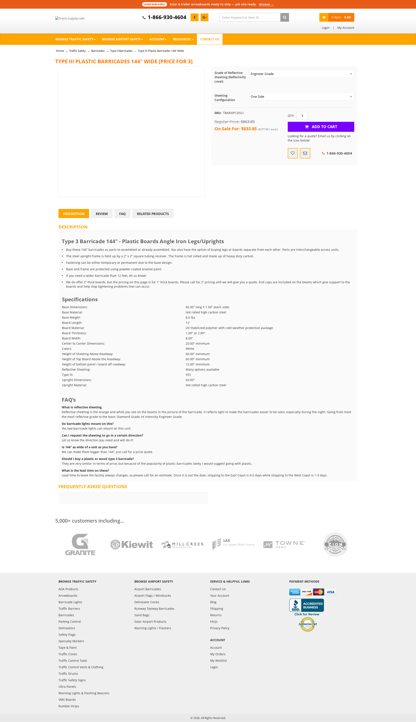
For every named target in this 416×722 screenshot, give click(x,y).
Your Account (219, 595)
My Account (345, 28)
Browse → (266, 4)
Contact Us (209, 39)
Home (60, 51)
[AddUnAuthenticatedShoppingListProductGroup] (293, 153)
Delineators (66, 628)
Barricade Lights (70, 602)
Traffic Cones (67, 654)
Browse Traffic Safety (74, 39)
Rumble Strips (68, 706)
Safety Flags (67, 634)
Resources (182, 39)
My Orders (218, 654)
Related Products (153, 214)
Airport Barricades (147, 589)
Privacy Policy (219, 628)
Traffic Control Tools (72, 660)
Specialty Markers (71, 641)
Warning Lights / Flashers (152, 628)
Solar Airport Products (150, 621)
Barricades (98, 51)
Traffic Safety (77, 51)
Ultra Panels (67, 687)
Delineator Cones (146, 602)
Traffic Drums (68, 673)
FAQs (214, 621)
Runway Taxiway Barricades (154, 608)
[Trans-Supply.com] (80, 18)
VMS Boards (67, 700)
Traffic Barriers (69, 608)
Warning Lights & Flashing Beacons (83, 693)
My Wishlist (218, 660)
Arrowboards (67, 595)
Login (326, 28)
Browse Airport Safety (121, 39)
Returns (216, 615)
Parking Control (69, 621)
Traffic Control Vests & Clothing (80, 667)
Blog (213, 602)
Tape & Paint (67, 647)
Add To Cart (324, 126)
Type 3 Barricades (121, 51)
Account (157, 39)
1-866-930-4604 (167, 17)
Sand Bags (142, 615)
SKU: (217, 113)
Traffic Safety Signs (72, 680)
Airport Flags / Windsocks (152, 595)
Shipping (216, 608)
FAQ (122, 214)
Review (102, 214)
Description (73, 214)
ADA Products (68, 589)
